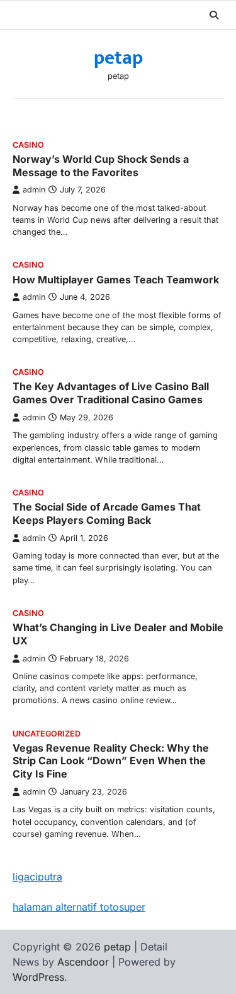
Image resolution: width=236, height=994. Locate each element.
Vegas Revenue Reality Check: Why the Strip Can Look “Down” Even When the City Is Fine (111, 761)
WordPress (38, 977)
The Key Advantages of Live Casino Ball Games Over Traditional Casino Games (111, 393)
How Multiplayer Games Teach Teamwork (116, 279)
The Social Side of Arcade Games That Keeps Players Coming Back (107, 513)
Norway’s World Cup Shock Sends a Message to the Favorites (101, 166)
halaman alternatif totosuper (79, 907)
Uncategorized (47, 733)
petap (118, 58)
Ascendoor (83, 962)
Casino (28, 145)
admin (34, 189)
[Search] (214, 15)
